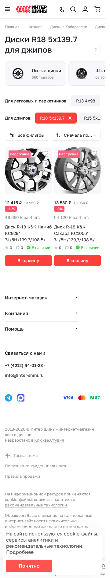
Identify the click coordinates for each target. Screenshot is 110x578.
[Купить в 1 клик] (45, 173)
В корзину (28, 260)
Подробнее (20, 552)
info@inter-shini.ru (24, 375)
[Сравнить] (45, 163)
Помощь (14, 329)
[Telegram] (8, 398)
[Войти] (85, 9)
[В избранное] (45, 153)
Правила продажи (22, 476)
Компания (16, 313)
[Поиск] (73, 9)
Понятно (29, 566)
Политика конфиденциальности (36, 465)
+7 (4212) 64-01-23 (24, 365)
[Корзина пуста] (97, 9)
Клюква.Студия (49, 440)
